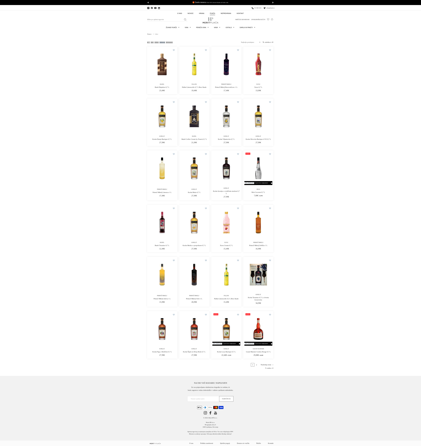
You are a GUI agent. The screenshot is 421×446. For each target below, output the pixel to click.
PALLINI (194, 84)
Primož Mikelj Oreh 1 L (194, 298)
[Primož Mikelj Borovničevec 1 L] (226, 64)
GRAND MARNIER (258, 348)
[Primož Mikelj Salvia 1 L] (162, 274)
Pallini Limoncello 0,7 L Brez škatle (194, 87)
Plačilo (258, 443)
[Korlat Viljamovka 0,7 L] (226, 116)
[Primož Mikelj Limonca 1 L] (162, 168)
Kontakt (270, 443)
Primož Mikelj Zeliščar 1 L (258, 245)
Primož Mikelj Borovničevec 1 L (226, 87)
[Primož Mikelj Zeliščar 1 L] (258, 222)
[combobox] (167, 20)
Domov (149, 34)
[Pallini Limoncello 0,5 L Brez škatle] (226, 274)
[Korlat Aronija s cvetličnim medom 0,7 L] (226, 168)
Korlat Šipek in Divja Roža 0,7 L (194, 352)
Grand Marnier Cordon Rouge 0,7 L (258, 352)
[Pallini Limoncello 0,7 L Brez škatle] (194, 64)
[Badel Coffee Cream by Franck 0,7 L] (194, 116)
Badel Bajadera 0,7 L (162, 87)
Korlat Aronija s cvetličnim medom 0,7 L (226, 192)
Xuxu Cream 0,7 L (226, 245)
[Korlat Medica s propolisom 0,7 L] (194, 222)
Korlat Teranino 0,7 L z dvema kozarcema (258, 299)
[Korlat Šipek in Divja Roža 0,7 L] (194, 329)
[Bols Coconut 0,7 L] (258, 168)
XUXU (258, 84)
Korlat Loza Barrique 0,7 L (226, 352)
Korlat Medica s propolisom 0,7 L (194, 245)
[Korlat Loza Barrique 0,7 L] (226, 329)
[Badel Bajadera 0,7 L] (162, 64)
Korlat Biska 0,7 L (194, 192)
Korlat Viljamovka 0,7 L (226, 139)
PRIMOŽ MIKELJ (226, 84)
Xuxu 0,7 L (258, 87)
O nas (191, 443)
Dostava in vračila (243, 443)
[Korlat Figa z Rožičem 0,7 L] (162, 329)
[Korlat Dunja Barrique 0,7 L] (162, 116)
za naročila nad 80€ (219, 2)
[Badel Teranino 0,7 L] (162, 222)
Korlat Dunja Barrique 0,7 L (162, 139)
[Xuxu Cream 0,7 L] (226, 222)
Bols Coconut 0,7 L (258, 192)
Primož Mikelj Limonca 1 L (162, 192)
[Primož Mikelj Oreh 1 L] (194, 274)
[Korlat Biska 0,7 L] (194, 168)
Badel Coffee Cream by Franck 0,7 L (194, 139)
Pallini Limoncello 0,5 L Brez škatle (226, 298)
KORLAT (162, 136)
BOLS (258, 189)
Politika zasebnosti (206, 443)
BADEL (162, 84)
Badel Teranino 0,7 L (162, 245)
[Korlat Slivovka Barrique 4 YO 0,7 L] (258, 116)
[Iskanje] (185, 19)
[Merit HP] (210, 20)
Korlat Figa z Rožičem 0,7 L (162, 352)
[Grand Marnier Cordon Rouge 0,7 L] (258, 329)
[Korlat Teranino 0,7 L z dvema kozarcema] (258, 274)
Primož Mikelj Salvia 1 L (162, 298)
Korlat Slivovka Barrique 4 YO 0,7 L (258, 139)
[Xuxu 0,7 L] (258, 64)
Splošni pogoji (225, 443)
